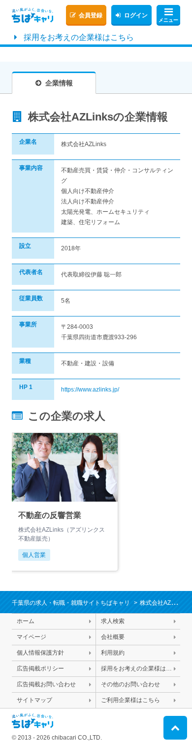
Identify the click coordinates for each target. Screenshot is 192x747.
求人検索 (113, 621)
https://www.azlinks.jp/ (90, 389)
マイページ (31, 636)
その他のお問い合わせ (130, 684)
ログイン (136, 15)
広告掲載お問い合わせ (46, 684)
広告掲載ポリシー (40, 668)
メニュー (168, 20)
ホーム (25, 621)
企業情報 (59, 83)
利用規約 (113, 652)
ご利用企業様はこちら (130, 700)
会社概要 (113, 636)
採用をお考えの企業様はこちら (79, 37)
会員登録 (90, 15)
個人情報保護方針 (40, 652)
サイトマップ (34, 700)
